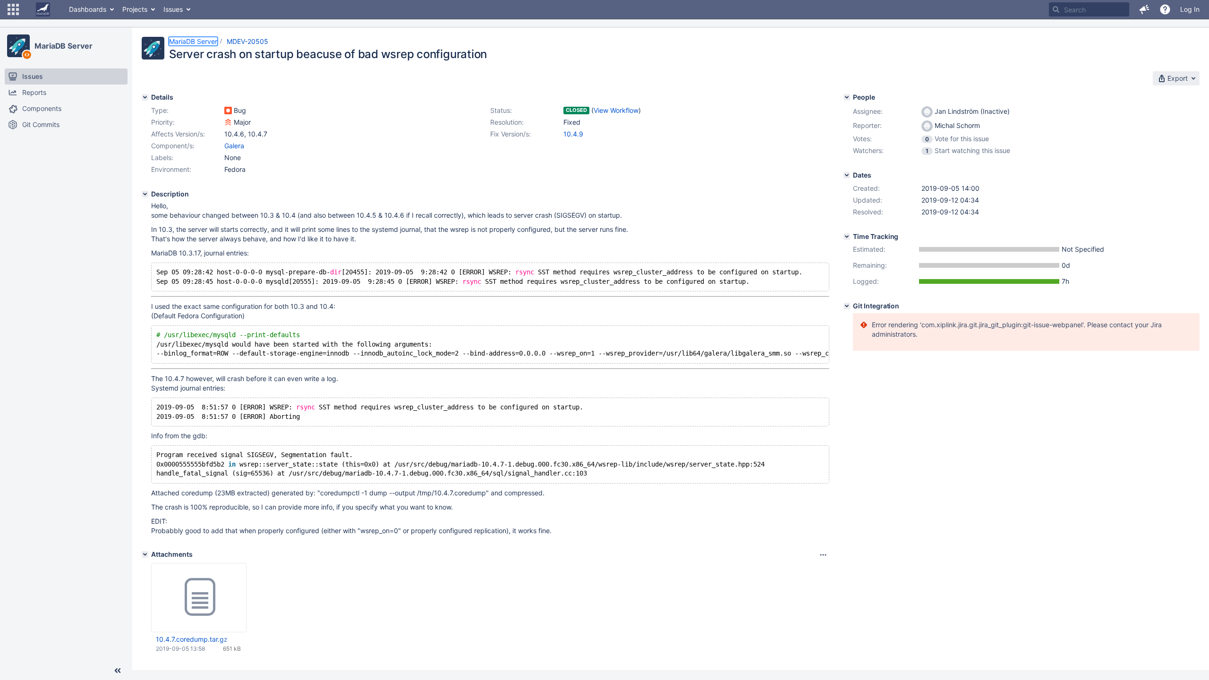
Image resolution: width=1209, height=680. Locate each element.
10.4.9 (573, 134)
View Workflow (616, 110)
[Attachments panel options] (823, 555)
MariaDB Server (63, 46)
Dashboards (87, 9)
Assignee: (868, 111)
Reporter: (867, 125)
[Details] (145, 97)
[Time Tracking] (846, 236)
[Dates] (846, 175)
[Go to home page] (43, 9)
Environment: (171, 169)
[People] (846, 97)
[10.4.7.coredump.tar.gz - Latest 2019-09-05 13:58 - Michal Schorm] (199, 597)
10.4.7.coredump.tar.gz (192, 639)
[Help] (1165, 9)
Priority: (163, 122)
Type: (160, 110)
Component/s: (173, 146)
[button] (13, 9)
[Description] (145, 194)
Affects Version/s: (178, 134)
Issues (173, 9)
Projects (134, 9)
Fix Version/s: (510, 134)
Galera (234, 146)
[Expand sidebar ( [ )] (118, 670)
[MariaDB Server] (18, 45)
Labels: (162, 157)
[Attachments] (145, 554)
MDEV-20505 (247, 41)
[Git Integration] (846, 306)
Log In (1190, 9)
